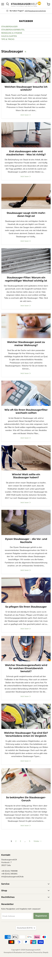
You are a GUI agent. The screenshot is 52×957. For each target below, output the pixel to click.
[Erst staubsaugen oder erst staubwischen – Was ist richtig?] (26, 134)
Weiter (37, 841)
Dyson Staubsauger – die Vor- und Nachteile (26, 540)
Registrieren (41, 915)
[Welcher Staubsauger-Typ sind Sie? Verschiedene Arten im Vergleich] (26, 716)
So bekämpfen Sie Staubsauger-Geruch (26, 799)
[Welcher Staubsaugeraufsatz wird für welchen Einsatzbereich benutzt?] (26, 648)
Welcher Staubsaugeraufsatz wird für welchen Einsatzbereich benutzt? (26, 668)
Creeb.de (28, 952)
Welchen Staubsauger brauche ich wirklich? (26, 88)
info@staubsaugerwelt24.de (35, 11)
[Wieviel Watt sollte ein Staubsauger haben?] (26, 457)
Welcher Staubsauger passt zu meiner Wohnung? (26, 344)
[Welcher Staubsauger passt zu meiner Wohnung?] (26, 325)
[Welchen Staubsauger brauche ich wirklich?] (26, 70)
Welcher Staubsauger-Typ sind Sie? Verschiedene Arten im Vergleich (26, 734)
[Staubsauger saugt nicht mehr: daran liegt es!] (26, 196)
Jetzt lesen (24, 115)
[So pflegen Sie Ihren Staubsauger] (26, 590)
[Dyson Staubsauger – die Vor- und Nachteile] (26, 522)
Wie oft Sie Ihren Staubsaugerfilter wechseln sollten (26, 411)
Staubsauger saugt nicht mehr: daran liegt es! (26, 214)
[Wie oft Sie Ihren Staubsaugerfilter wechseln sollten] (26, 393)
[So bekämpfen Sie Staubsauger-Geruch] (26, 780)
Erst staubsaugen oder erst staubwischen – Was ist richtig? (26, 153)
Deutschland (25, 928)
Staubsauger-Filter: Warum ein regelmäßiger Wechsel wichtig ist (26, 279)
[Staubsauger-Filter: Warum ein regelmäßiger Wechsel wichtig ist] (26, 261)
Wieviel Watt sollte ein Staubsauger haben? (26, 476)
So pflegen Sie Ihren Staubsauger (26, 606)
